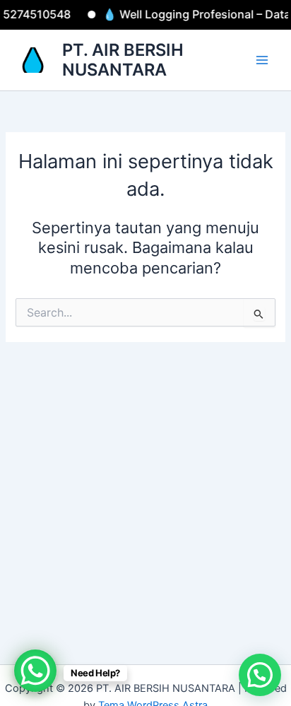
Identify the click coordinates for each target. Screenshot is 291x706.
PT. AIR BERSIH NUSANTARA (123, 60)
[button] (260, 675)
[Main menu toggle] (262, 60)
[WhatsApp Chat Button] (35, 670)
